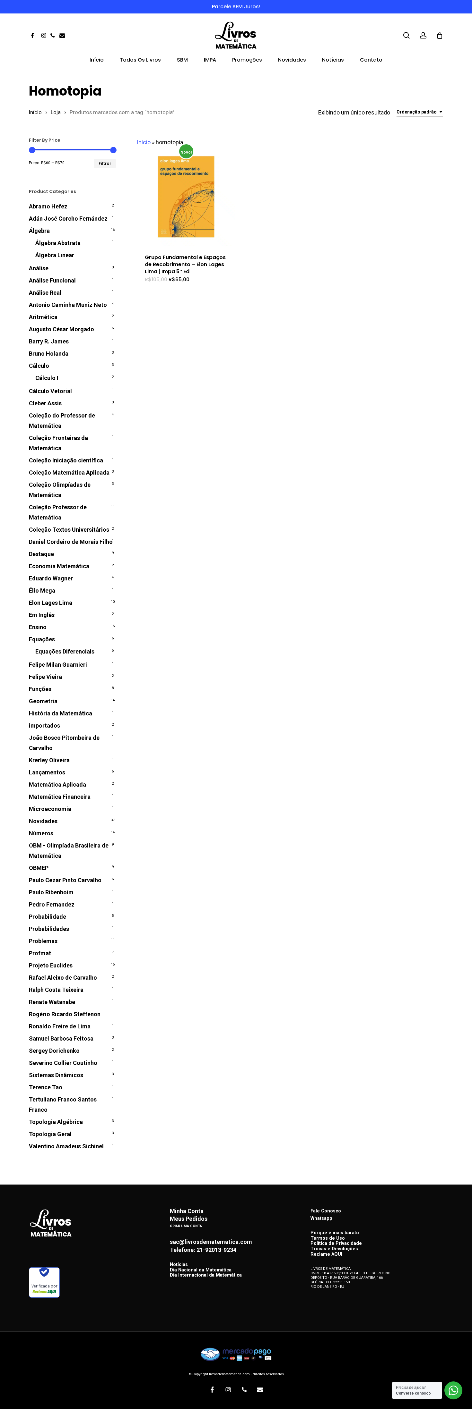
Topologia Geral (50, 1134)
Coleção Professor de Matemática (58, 512)
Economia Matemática (59, 566)
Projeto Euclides (51, 965)
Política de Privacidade (336, 1243)
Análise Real (45, 292)
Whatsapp (321, 1218)
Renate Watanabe (52, 1002)
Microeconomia (50, 809)
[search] (406, 35)
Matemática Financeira (60, 796)
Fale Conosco (325, 1211)
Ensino (38, 627)
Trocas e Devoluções (334, 1249)
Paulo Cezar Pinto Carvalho (65, 880)
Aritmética (43, 317)
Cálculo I (46, 378)
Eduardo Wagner (51, 578)
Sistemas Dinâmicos (56, 1075)
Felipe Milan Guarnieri (58, 664)
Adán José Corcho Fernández (68, 218)
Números (41, 833)
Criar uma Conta (186, 1226)
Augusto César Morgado (61, 329)
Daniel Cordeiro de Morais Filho (71, 541)
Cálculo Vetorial (50, 391)
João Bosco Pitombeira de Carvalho (64, 742)
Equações (42, 639)
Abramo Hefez (48, 206)
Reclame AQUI (326, 1254)
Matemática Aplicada (57, 784)
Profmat (40, 953)
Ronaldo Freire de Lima (60, 1026)
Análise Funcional (52, 280)
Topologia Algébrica (56, 1121)
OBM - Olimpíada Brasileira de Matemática (69, 850)
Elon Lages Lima (50, 602)
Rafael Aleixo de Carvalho (63, 977)
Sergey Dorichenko (54, 1050)
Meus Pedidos (188, 1218)
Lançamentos (47, 772)
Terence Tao (45, 1087)
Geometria (43, 701)
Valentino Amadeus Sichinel (66, 1146)
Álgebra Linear (54, 255)
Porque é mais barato (334, 1233)
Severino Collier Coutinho (63, 1062)
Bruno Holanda (48, 353)
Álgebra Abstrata (58, 243)
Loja (56, 112)
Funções (40, 689)
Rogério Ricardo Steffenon (65, 1014)
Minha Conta (187, 1211)
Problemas (43, 941)
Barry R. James (49, 341)
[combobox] (420, 112)
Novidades (43, 821)
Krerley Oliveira (49, 760)
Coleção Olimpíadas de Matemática (60, 489)
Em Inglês (42, 615)
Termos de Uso (327, 1238)
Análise (38, 268)
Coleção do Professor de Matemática (62, 420)
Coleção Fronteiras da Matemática (58, 443)
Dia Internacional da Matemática (206, 1275)
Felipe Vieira (45, 676)
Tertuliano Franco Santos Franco (63, 1104)
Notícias (179, 1264)
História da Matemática (60, 713)
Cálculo (39, 365)
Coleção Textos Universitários (69, 529)
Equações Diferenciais (64, 651)
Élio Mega (42, 590)
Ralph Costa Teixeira (56, 989)
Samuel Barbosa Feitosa (61, 1038)
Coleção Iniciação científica (66, 460)
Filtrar (105, 163)
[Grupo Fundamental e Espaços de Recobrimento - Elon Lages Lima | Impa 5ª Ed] (186, 197)
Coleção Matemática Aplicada (69, 472)
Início (35, 112)
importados (44, 725)
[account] (423, 35)
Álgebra (39, 230)
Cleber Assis (45, 403)
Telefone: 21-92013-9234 (203, 1250)
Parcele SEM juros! (236, 6)
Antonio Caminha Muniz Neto (68, 304)
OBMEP (38, 868)
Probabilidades (49, 928)
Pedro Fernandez (51, 904)
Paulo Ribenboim (51, 892)
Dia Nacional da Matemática (201, 1270)
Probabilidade (47, 916)
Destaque (41, 554)
